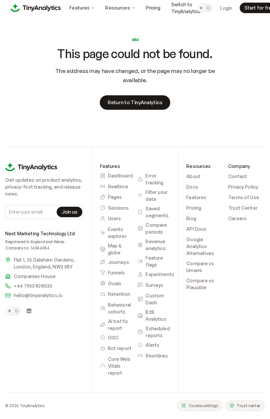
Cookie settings (203, 405)
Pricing (153, 8)
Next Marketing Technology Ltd (40, 233)
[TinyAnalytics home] (36, 8)
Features (79, 8)
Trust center (248, 405)
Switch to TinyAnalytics (186, 8)
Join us (69, 212)
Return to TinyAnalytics (135, 102)
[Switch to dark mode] (205, 8)
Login (226, 8)
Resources (117, 8)
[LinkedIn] (29, 311)
